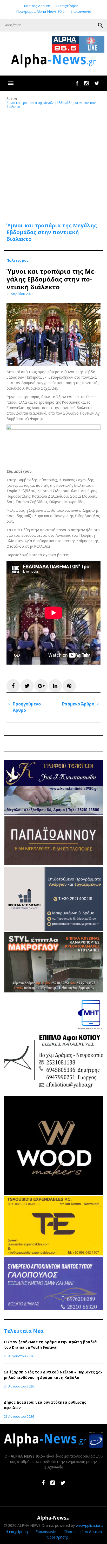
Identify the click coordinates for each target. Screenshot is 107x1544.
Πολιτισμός (17, 260)
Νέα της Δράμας (37, 5)
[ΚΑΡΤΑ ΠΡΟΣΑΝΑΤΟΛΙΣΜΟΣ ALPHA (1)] (53, 929)
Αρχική (11, 98)
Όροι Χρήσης (57, 1537)
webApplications (89, 1525)
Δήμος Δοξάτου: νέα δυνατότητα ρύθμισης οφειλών (45, 1405)
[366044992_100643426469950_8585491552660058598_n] (53, 1193)
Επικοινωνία (80, 11)
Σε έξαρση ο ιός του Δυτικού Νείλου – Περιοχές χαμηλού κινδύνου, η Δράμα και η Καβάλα (53, 1375)
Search (100, 25)
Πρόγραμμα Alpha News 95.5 (40, 11)
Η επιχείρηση (67, 5)
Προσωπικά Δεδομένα (83, 1531)
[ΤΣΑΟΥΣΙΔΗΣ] (53, 1254)
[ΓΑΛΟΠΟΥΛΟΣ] (53, 1308)
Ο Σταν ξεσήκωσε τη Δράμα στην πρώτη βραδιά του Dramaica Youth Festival (50, 1344)
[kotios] (53, 1093)
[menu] (10, 83)
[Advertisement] (53, 162)
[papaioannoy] (53, 863)
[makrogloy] (53, 991)
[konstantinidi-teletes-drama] (53, 813)
